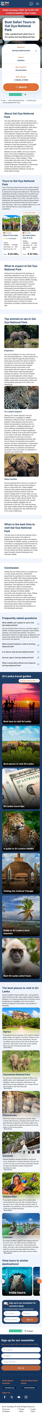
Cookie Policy (33, 1410)
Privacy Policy (21, 1410)
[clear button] (36, 50)
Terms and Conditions (6, 1410)
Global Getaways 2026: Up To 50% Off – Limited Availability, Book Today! (21, 11)
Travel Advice (29, 1388)
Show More (8, 1047)
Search (23, 87)
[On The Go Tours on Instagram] (25, 1397)
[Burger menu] (37, 4)
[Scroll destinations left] (2, 1281)
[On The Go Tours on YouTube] (18, 1397)
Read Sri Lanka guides (28, 681)
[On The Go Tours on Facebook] (4, 1397)
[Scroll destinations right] (39, 1281)
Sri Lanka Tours (30, 212)
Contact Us (9, 1388)
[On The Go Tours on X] (11, 1397)
